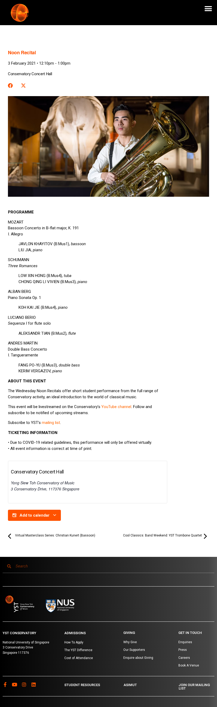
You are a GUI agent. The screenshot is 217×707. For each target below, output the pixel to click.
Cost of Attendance (78, 658)
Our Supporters (134, 650)
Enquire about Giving (138, 658)
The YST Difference (78, 650)
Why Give (130, 642)
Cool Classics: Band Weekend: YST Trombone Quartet (163, 535)
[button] (208, 9)
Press (182, 650)
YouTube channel (116, 406)
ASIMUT (130, 685)
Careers (184, 658)
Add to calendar (35, 515)
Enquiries (185, 642)
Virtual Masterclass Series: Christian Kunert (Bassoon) (54, 535)
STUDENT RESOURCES (82, 685)
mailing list (51, 422)
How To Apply (73, 642)
